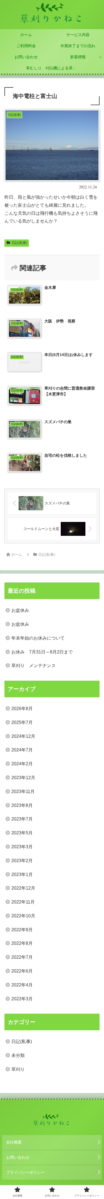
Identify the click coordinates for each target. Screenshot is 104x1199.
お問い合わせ (17, 1157)
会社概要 (14, 1142)
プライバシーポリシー (25, 1172)
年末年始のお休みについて (38, 638)
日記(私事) (19, 243)
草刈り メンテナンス (33, 665)
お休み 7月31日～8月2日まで (42, 652)
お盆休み (20, 610)
